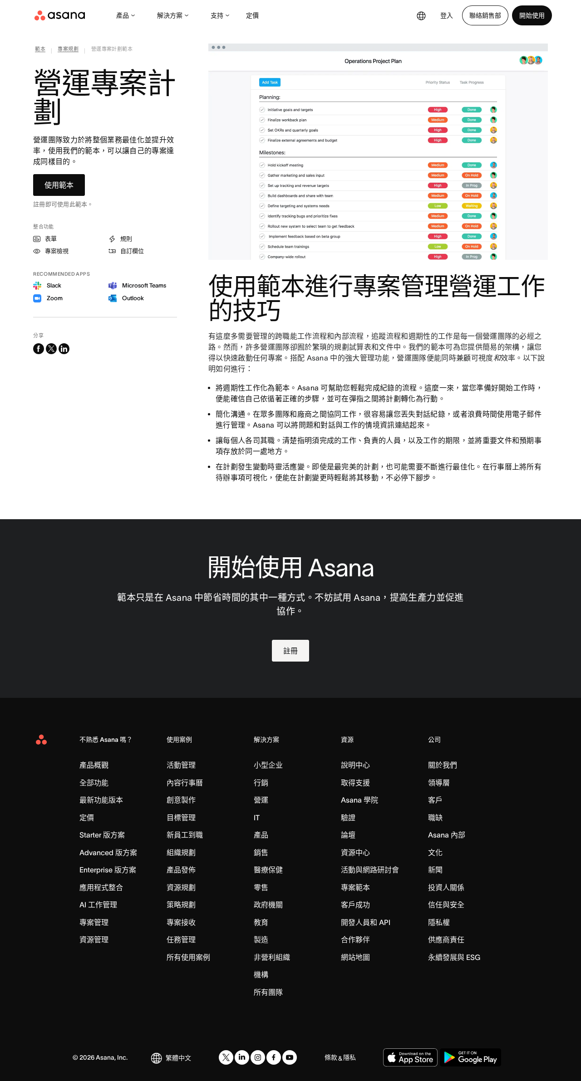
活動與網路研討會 (370, 870)
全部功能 (93, 783)
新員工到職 (185, 835)
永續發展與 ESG (454, 957)
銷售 (261, 852)
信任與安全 (446, 905)
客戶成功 (355, 905)
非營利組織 (272, 957)
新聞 (435, 870)
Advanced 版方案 (108, 852)
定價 (252, 15)
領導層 (439, 783)
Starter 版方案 (102, 835)
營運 (261, 800)
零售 (261, 887)
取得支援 (355, 783)
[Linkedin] (242, 1057)
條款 (331, 1057)
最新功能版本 (101, 800)
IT (257, 817)
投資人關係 (446, 887)
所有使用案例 (188, 957)
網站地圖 (355, 957)
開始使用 (532, 15)
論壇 (348, 835)
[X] (226, 1057)
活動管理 (181, 765)
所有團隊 (268, 992)
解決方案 (169, 15)
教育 (261, 922)
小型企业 (268, 765)
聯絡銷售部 (485, 15)
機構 (261, 974)
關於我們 (442, 765)
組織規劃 (181, 852)
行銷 (261, 783)
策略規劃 (181, 905)
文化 (435, 852)
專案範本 (355, 887)
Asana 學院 (359, 800)
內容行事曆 (185, 783)
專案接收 (181, 922)
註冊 (290, 651)
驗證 (348, 817)
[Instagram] (258, 1057)
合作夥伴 (355, 939)
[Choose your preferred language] (421, 15)
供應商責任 (446, 939)
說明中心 (355, 765)
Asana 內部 (446, 835)
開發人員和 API (365, 922)
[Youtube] (289, 1057)
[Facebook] (273, 1057)
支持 (217, 15)
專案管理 (93, 922)
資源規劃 (181, 887)
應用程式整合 (101, 887)
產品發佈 (181, 870)
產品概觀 (93, 765)
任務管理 (181, 939)
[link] (40, 51)
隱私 (349, 1057)
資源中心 (355, 852)
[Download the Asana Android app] (470, 1057)
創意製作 (181, 800)
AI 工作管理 (98, 905)
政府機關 (268, 905)
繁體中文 (178, 1058)
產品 (122, 15)
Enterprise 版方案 (107, 870)
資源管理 (93, 939)
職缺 (435, 817)
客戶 (435, 800)
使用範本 (59, 185)
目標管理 (181, 817)
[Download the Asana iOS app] (410, 1057)
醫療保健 (268, 870)
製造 (261, 939)
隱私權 (439, 922)
